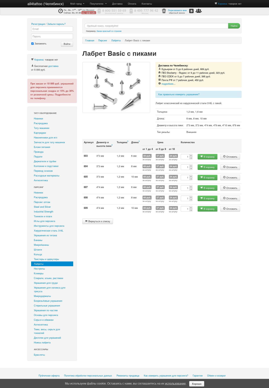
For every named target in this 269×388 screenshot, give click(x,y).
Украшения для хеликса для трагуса (49, 289)
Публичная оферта (49, 375)
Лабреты (38, 263)
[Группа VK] (191, 11)
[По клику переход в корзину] (216, 3)
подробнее (167, 83)
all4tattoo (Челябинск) (45, 3)
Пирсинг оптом (42, 202)
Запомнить (40, 43)
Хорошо (196, 383)
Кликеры (38, 273)
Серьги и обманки (43, 319)
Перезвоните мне (177, 10)
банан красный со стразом (109, 30)
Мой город (76, 3)
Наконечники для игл (45, 137)
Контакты (147, 3)
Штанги (38, 249)
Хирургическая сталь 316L (48, 230)
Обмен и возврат (216, 375)
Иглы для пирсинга (44, 221)
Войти (67, 44)
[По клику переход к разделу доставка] (32, 66)
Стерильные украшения (47, 305)
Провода (38, 151)
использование (175, 383)
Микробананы (41, 244)
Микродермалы (42, 296)
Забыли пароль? (56, 24)
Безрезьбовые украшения (48, 300)
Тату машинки (41, 128)
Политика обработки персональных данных (88, 375)
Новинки (38, 118)
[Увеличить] (116, 87)
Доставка (117, 3)
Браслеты (39, 354)
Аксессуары (41, 349)
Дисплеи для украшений (47, 337)
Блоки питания (42, 147)
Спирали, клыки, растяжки (48, 278)
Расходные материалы (46, 175)
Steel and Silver (42, 206)
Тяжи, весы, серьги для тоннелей (47, 331)
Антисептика (41, 180)
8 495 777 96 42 (146, 10)
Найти (234, 25)
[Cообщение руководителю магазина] (198, 10)
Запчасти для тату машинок (49, 142)
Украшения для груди (46, 283)
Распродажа (41, 123)
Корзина (222, 3)
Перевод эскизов (43, 170)
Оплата (132, 3)
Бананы (38, 240)
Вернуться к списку (99, 221)
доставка (53, 66)
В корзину (209, 156)
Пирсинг (39, 187)
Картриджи (40, 132)
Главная (89, 40)
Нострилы (39, 268)
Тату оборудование (45, 113)
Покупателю (97, 3)
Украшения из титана (45, 235)
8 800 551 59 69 (114, 10)
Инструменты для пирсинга (49, 225)
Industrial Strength (43, 211)
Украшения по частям (46, 310)
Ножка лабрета (42, 342)
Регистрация (38, 24)
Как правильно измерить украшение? (178, 94)
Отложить (231, 156)
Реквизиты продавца (128, 375)
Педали (38, 156)
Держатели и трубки (45, 161)
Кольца (38, 254)
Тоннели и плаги (43, 216)
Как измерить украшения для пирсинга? (166, 375)
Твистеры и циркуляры (46, 259)
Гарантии (198, 375)
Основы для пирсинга (46, 315)
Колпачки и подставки (46, 166)
